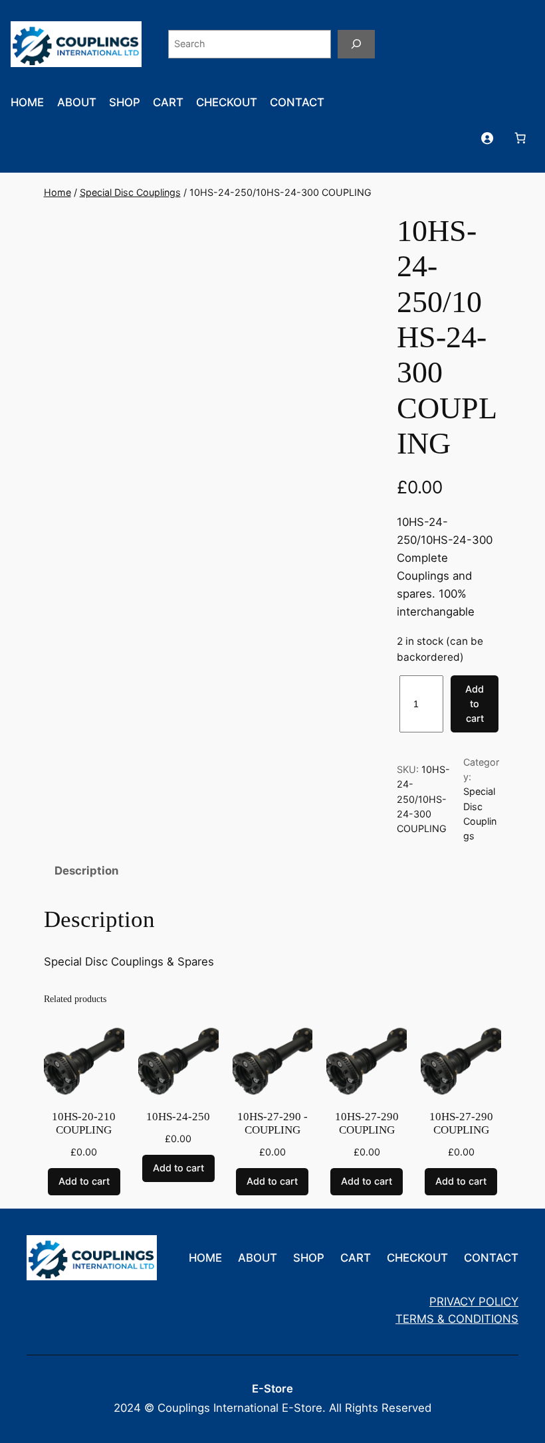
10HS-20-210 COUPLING (84, 1123)
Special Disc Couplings (130, 192)
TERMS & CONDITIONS (456, 1318)
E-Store (272, 1388)
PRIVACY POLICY (473, 1301)
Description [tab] (86, 870)
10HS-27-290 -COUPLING (272, 1123)
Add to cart (474, 703)
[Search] (356, 44)
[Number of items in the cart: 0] (520, 137)
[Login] (487, 137)
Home (57, 192)
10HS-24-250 (178, 1116)
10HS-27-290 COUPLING (367, 1123)
